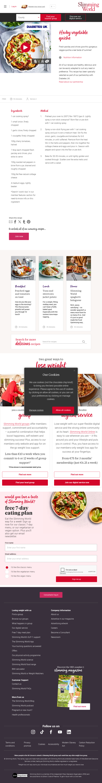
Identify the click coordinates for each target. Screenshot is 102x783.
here (79, 776)
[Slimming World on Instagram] (33, 732)
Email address (10, 554)
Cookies (41, 744)
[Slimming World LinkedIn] (69, 732)
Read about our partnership (71, 81)
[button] (10, 221)
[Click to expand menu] (5, 6)
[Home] (88, 6)
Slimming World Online (82, 431)
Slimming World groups (16, 423)
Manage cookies (36, 410)
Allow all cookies (63, 410)
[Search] (83, 341)
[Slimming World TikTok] (42, 732)
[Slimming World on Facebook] (51, 732)
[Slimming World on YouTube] (60, 732)
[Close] (74, 370)
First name (9, 543)
